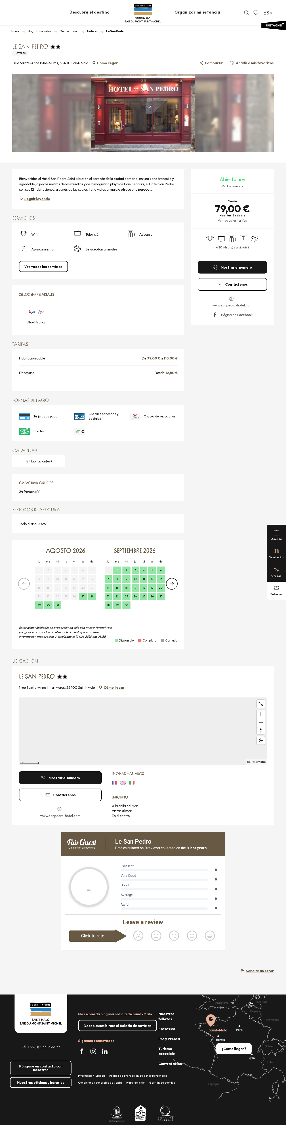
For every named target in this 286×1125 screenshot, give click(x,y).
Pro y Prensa (169, 1039)
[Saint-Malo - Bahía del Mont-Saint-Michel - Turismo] (143, 13)
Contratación (170, 1063)
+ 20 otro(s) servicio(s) (232, 247)
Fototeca (166, 1029)
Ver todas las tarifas (232, 220)
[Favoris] (256, 12)
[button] (246, 13)
